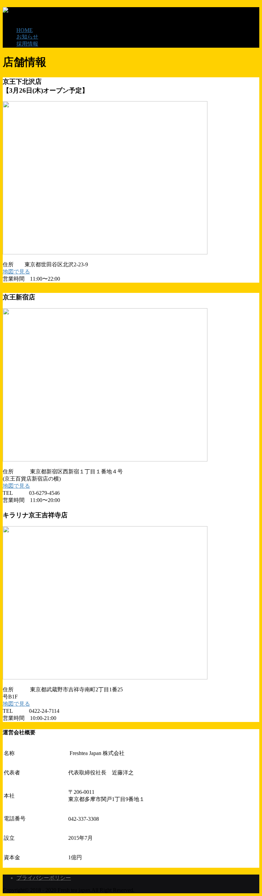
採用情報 (27, 44)
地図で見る (16, 271)
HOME (24, 30)
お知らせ (27, 37)
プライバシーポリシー (43, 878)
